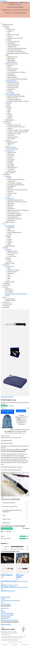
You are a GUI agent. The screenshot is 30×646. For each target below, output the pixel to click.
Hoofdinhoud (3, 1)
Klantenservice (5, 618)
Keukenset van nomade (11, 63)
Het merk (5, 287)
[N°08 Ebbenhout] (15, 484)
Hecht (3, 515)
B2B (4, 297)
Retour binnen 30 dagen (7, 615)
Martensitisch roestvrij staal (9, 506)
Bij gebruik (8, 106)
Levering (3, 611)
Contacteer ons (5, 608)
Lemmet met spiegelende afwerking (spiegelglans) (11, 510)
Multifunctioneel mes (11, 81)
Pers (2, 602)
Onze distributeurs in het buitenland (10, 600)
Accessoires (8, 103)
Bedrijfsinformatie (5, 597)
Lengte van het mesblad (8, 502)
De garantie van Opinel (7, 613)
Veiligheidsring (6, 523)
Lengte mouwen (6, 519)
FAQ (2, 610)
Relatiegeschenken (6, 624)
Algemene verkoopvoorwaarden (9, 620)
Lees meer (18, 437)
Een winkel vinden (5, 604)
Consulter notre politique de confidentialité (9, 639)
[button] (28, 18)
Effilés (6, 55)
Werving (3, 599)
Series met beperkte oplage (12, 94)
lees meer (18, 4)
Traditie (7, 28)
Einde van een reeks (10, 147)
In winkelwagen (21, 411)
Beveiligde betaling (6, 616)
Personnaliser (7, 411)
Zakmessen (8, 123)
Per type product (9, 150)
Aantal (2, 408)
